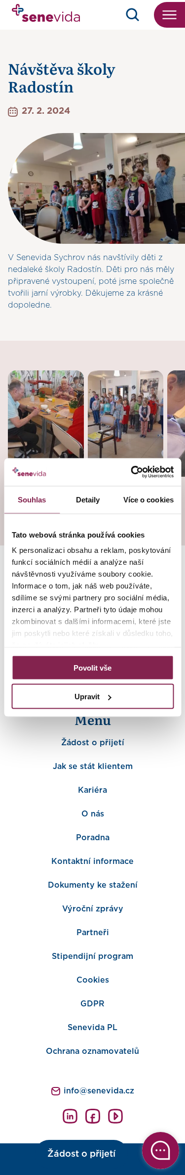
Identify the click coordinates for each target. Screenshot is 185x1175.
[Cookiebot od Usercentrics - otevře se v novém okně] (132, 472)
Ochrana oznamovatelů (92, 1051)
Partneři (92, 933)
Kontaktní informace (92, 861)
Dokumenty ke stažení (93, 885)
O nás (92, 814)
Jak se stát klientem (93, 766)
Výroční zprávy (92, 909)
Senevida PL (92, 1028)
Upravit (87, 696)
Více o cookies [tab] (148, 499)
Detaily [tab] (88, 499)
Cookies (92, 980)
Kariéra (92, 790)
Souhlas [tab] (32, 499)
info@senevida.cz (99, 1091)
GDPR (92, 1004)
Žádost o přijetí (92, 743)
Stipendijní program (92, 956)
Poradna (93, 838)
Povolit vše (92, 667)
